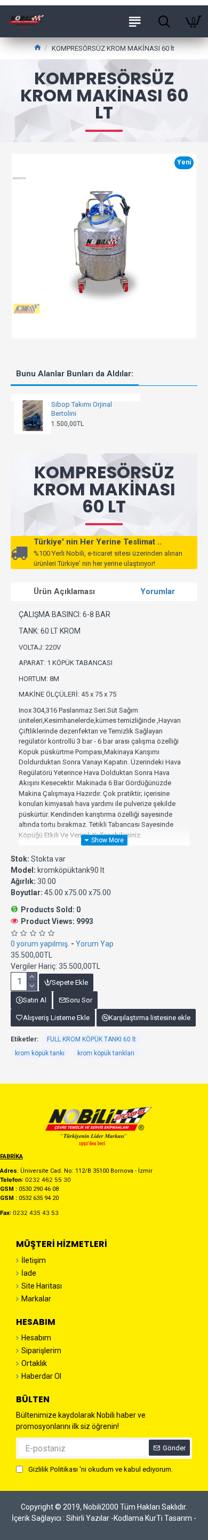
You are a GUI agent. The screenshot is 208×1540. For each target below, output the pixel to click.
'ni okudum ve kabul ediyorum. (100, 1469)
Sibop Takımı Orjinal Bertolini (81, 408)
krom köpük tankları (105, 1053)
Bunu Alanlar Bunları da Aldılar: (74, 373)
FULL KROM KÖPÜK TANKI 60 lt (91, 1039)
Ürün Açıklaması (64, 591)
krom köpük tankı (40, 1053)
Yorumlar (157, 591)
